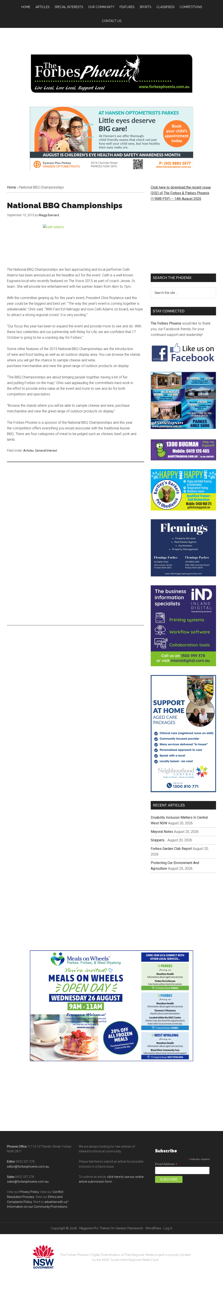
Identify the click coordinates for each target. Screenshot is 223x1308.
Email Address (166, 1197)
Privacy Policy (29, 1224)
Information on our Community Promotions (37, 1239)
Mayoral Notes (162, 864)
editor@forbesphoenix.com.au (28, 1199)
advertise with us (55, 1234)
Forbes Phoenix (111, 73)
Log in (168, 1261)
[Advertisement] (75, 499)
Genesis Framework (129, 1261)
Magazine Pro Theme (94, 1261)
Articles (28, 450)
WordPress (153, 1261)
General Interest (46, 450)
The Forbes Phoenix (166, 323)
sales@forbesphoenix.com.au (28, 1214)
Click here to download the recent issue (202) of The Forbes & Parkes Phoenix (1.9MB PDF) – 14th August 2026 (181, 193)
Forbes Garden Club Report (171, 881)
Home (11, 187)
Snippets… (159, 873)
